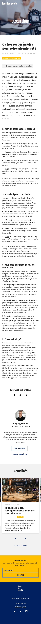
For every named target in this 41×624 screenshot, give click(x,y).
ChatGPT (28, 345)
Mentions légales (20, 607)
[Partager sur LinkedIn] (26, 394)
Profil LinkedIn (19, 448)
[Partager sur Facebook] (14, 394)
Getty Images (9, 220)
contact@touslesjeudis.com (20, 598)
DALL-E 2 (5, 352)
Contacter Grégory (20, 454)
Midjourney (29, 350)
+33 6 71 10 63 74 (20, 603)
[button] (15, 538)
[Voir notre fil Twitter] (20, 611)
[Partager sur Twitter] (20, 394)
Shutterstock (9, 211)
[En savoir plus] (20, 490)
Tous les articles (20, 546)
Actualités (20, 21)
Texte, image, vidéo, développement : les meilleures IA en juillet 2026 (20, 510)
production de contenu (11, 58)
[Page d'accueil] (9, 3)
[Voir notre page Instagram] (26, 611)
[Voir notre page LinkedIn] (14, 611)
